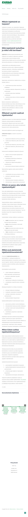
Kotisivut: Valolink (20, 509)
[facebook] (25, 513)
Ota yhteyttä (23, 379)
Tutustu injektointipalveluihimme (14, 40)
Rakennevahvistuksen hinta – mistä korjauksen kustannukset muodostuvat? (15, 409)
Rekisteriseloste (13, 509)
